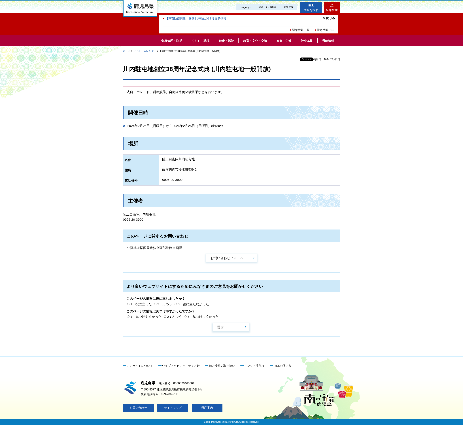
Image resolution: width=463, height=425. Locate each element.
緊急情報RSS (326, 29)
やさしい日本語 (267, 7)
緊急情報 (332, 10)
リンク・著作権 (254, 365)
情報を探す (311, 10)
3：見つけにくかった (203, 316)
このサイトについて (140, 365)
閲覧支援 (289, 7)
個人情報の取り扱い (222, 365)
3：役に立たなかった (193, 304)
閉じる (330, 18)
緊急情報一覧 (300, 29)
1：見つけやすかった (146, 316)
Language (245, 7)
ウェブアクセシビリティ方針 (181, 365)
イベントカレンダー (144, 51)
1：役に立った (141, 304)
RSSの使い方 (282, 365)
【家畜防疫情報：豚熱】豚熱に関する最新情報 (195, 18)
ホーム (127, 51)
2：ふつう (164, 304)
